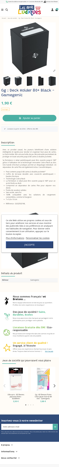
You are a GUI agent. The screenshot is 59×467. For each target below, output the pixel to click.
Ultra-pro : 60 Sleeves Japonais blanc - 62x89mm (16, 396)
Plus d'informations (15, 237)
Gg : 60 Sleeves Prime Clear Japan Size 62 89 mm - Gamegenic (43, 396)
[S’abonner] (55, 427)
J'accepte (29, 244)
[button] (25, 404)
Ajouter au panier (31, 118)
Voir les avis (49, 351)
